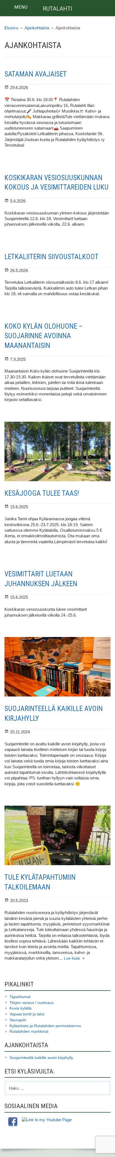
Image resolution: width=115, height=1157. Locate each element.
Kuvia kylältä (20, 1008)
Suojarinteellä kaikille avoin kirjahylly (41, 1057)
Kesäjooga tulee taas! (41, 493)
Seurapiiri (17, 1020)
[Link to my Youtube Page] (47, 1120)
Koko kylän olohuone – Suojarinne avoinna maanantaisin (43, 336)
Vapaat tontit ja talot (26, 1014)
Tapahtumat (19, 996)
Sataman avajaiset (35, 74)
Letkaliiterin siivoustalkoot (51, 257)
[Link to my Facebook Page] (12, 1122)
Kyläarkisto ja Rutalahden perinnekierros (45, 1026)
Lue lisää (75, 958)
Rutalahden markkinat (28, 1031)
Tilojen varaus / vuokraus (31, 1002)
